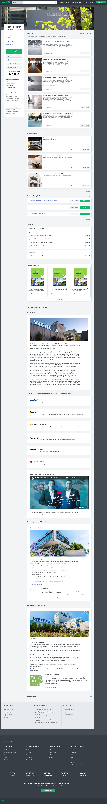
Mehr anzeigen (59, 299)
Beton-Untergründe (13, 102)
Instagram (73, 752)
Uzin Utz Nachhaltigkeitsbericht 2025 (58, 652)
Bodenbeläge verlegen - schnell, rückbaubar (55, 77)
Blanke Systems (9, 712)
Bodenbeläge (17, 98)
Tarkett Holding (8, 714)
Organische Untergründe (9, 107)
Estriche (16, 100)
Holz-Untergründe (17, 107)
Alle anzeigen (88, 191)
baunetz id (51, 757)
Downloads (60, 36)
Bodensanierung (15, 111)
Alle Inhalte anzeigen (10, 87)
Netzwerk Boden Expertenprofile (74, 597)
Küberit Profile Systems (10, 708)
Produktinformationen (64, 2)
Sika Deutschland (9, 709)
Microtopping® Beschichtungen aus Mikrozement (46, 711)
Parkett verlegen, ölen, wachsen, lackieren (55, 59)
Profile (85, 2)
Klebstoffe (13, 109)
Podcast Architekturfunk (76, 764)
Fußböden (10, 96)
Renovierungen (8, 109)
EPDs (31, 670)
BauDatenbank (52, 749)
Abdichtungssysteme (69, 708)
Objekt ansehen (86, 149)
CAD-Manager (29, 757)
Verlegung (15, 96)
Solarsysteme (68, 715)
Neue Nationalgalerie (49, 138)
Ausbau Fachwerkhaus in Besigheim (53, 156)
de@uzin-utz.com (9, 44)
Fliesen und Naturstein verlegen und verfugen (55, 95)
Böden (7, 96)
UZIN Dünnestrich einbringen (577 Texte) (37, 213)
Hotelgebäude (8, 113)
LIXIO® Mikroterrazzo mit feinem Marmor (44, 708)
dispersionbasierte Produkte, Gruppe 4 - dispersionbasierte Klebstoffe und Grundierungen (80, 289)
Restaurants (13, 113)
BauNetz (50, 754)
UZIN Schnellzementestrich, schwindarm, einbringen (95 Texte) (42, 200)
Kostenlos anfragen (47, 790)
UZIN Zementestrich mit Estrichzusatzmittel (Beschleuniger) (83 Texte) (44, 206)
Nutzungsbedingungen (91, 801)
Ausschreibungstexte (10, 83)
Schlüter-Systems (9, 711)
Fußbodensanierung (9, 111)
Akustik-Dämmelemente (70, 709)
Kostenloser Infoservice (14, 51)
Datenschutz (98, 801)
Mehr (65, 36)
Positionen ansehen (74, 200)
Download (84, 200)
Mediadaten (6, 757)
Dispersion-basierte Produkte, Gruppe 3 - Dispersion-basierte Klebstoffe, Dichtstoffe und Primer (37, 289)
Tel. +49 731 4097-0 (10, 41)
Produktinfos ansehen (85, 53)
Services (91, 2)
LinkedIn (73, 757)
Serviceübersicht (30, 749)
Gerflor (6, 717)
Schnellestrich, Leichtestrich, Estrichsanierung (56, 41)
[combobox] (40, 2)
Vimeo (72, 759)
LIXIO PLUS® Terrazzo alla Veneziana (43, 709)
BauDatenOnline (52, 752)
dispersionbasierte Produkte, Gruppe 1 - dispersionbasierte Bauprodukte (59, 289)
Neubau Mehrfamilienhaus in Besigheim (54, 174)
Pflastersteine (68, 712)
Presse (5, 754)
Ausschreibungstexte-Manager (33, 754)
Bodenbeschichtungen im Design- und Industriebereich (58, 113)
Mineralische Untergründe (10, 100)
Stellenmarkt (29, 759)
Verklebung (19, 102)
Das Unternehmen (8, 749)
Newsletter (28, 752)
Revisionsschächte (69, 714)
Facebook (73, 749)
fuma (6, 715)
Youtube (73, 762)
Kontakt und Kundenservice (10, 752)
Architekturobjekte (76, 2)
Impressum (104, 801)
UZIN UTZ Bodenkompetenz (36, 584)
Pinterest (73, 754)
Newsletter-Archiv (8, 759)
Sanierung (7, 102)
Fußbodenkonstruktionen (10, 98)
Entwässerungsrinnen (69, 711)
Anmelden (100, 2)
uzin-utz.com (8, 46)
